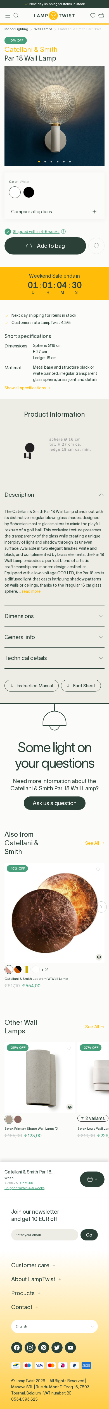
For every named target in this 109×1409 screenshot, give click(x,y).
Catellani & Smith (31, 49)
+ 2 (44, 969)
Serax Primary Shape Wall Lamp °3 (31, 1128)
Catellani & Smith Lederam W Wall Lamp (36, 978)
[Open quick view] (99, 957)
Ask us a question (55, 803)
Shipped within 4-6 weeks (24, 1188)
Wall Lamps (43, 29)
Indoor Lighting (16, 29)
